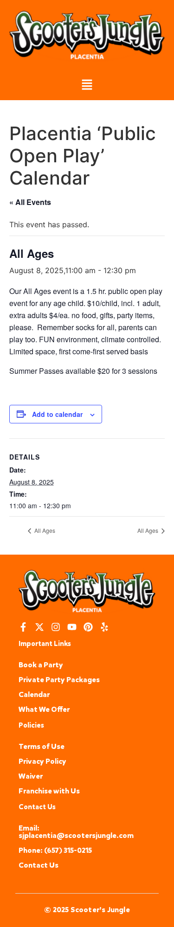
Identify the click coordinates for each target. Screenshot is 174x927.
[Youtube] (72, 627)
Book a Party (41, 665)
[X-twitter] (39, 627)
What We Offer (44, 709)
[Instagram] (55, 627)
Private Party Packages (59, 679)
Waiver (31, 776)
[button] (86, 86)
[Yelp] (104, 627)
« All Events (30, 202)
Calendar (34, 694)
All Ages (44, 530)
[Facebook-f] (23, 627)
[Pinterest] (88, 627)
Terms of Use (41, 746)
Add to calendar (57, 414)
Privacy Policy (42, 761)
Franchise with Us (49, 791)
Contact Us (38, 865)
